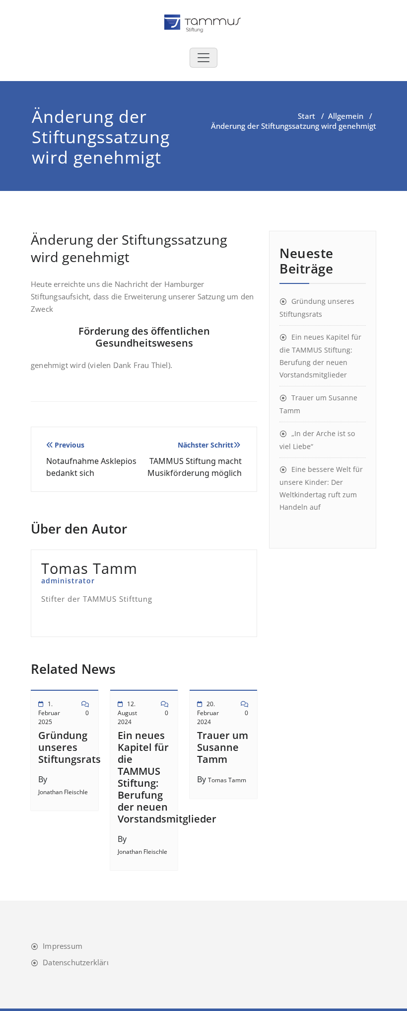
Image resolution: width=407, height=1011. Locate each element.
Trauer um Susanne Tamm (222, 747)
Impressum (62, 946)
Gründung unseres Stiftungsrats (69, 747)
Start (306, 116)
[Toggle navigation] (203, 58)
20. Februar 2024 (208, 713)
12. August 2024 (127, 713)
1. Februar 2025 (49, 713)
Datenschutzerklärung (81, 962)
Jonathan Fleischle (63, 792)
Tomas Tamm (227, 780)
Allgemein (345, 116)
